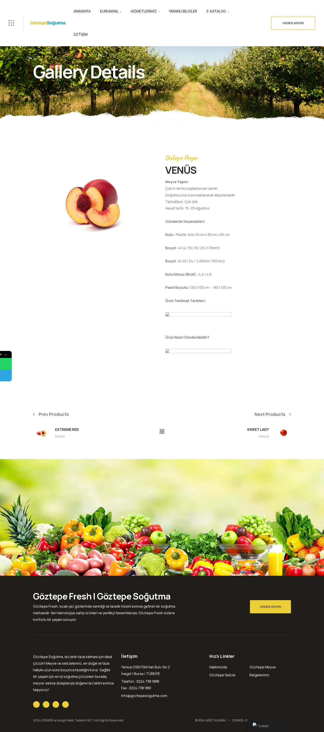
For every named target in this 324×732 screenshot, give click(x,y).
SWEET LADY (258, 429)
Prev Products (54, 414)
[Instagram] (65, 704)
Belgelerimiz (259, 675)
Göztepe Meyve (263, 667)
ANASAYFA (82, 11)
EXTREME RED (67, 429)
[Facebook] (46, 704)
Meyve (60, 436)
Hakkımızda (218, 667)
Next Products (270, 414)
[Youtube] (55, 704)
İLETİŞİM (81, 34)
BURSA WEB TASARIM (210, 720)
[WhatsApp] (6, 364)
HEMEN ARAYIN (293, 23)
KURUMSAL (109, 11)
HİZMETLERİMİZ (144, 11)
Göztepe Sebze (222, 675)
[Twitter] (36, 704)
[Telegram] (6, 375)
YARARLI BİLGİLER (183, 11)
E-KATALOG (216, 11)
